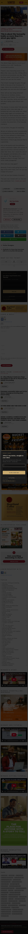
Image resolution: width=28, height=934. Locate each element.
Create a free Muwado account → (9, 480)
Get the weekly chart (14, 472)
